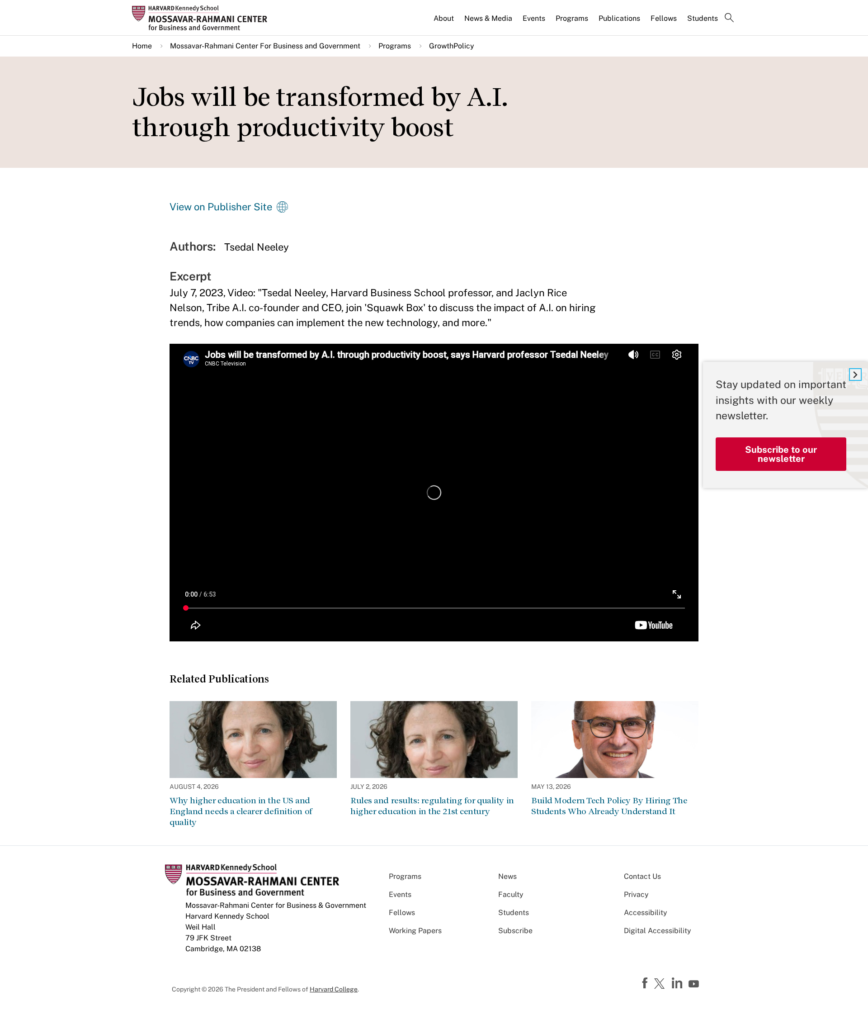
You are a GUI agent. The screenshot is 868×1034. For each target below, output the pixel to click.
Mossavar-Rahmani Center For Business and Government (265, 46)
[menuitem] (444, 22)
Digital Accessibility (657, 930)
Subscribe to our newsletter (781, 454)
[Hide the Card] (855, 374)
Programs (572, 18)
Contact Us (642, 876)
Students (702, 18)
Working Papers (415, 930)
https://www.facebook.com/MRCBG (646, 983)
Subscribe (515, 930)
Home (142, 46)
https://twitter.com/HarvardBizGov (661, 984)
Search (729, 18)
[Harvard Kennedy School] (202, 17)
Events (534, 18)
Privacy (636, 894)
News (507, 876)
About (444, 18)
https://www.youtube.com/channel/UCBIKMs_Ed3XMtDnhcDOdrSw (695, 984)
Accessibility (645, 912)
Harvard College (334, 989)
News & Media (488, 18)
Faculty (511, 894)
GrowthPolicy (451, 46)
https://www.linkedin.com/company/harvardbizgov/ (678, 983)
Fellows (664, 18)
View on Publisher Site (221, 207)
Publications (619, 18)
